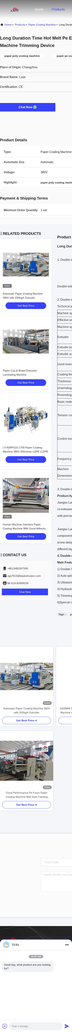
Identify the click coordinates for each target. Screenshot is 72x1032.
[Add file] (4, 1026)
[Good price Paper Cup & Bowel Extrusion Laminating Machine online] (26, 341)
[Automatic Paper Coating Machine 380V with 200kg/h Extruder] (26, 676)
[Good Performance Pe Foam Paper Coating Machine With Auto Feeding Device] (26, 761)
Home (39, 9)
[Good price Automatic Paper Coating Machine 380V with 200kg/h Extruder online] (26, 264)
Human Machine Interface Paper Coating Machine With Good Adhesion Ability (25, 528)
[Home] (15, 9)
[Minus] (67, 945)
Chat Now (25, 107)
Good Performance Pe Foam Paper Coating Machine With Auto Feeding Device (27, 795)
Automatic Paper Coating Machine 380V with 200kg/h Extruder (26, 710)
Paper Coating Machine (42, 24)
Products (58, 9)
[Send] (67, 1026)
